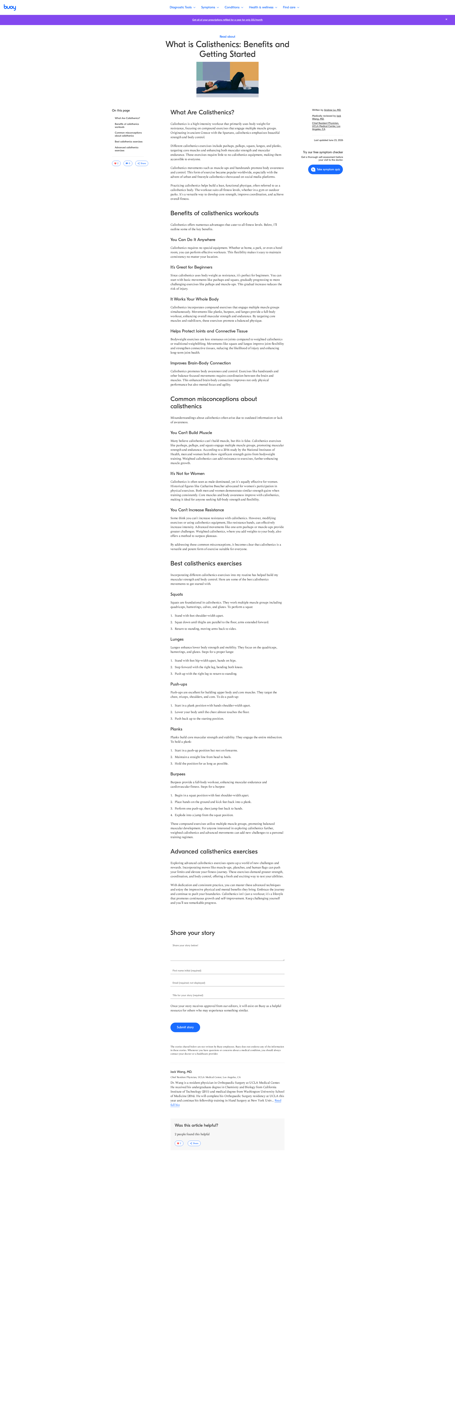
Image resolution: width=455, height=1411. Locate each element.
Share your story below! (185, 945)
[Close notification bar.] (446, 19)
